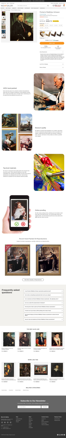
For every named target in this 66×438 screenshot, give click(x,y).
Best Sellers (18, 420)
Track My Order (57, 418)
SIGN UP (60, 3)
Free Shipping (57, 6)
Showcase (42, 8)
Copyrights (31, 427)
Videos (30, 426)
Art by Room (20, 8)
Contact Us (44, 418)
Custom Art (27, 8)
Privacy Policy (44, 423)
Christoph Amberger (43, 14)
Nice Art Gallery (8, 6)
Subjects (14, 8)
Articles (30, 424)
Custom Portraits (19, 418)
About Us (30, 418)
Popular (17, 421)
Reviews (30, 423)
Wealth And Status (26, 390)
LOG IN (63, 3)
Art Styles (8, 8)
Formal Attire (11, 390)
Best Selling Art (35, 8)
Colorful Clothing (4, 390)
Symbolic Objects (18, 390)
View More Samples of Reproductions (33, 279)
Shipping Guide (57, 420)
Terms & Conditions (45, 424)
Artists (2, 8)
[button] (7, 27)
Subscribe (45, 406)
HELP (8, 3)
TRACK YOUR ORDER (54, 3)
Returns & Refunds (45, 421)
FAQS (43, 420)
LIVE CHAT (12, 3)
